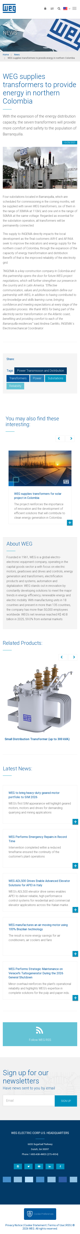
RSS (68, 1225)
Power (37, 378)
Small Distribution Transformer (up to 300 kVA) (37, 739)
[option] (40, 484)
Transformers (18, 378)
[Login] (45, 8)
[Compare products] (52, 8)
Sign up (66, 1100)
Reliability (15, 386)
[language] (66, 8)
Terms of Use (56, 1225)
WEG (8, 8)
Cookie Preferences (43, 1214)
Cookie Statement (35, 1225)
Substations (55, 378)
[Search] (59, 8)
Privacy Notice (14, 1225)
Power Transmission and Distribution (40, 370)
